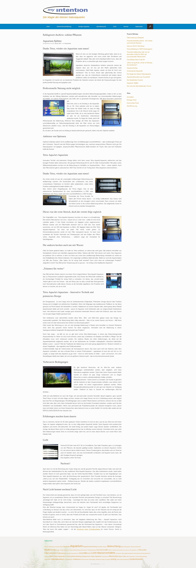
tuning (113, 559)
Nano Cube (122, 556)
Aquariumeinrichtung (90, 546)
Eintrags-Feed (131, 100)
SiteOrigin (102, 564)
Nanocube (113, 556)
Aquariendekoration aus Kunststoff (138, 77)
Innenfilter (83, 553)
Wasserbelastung (124, 559)
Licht (114, 26)
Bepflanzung (50, 550)
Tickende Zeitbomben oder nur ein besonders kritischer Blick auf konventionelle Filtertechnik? (138, 54)
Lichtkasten (118, 553)
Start (48, 26)
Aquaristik (66, 546)
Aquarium (76, 546)
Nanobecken (105, 556)
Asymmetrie (67, 43)
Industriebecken (75, 553)
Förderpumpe (61, 553)
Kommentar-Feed (133, 103)
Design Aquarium (92, 550)
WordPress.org (132, 106)
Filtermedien (142, 550)
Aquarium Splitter (52, 40)
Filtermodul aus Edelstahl (135, 37)
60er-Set (46, 546)
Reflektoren (77, 559)
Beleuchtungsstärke (136, 546)
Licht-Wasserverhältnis (103, 553)
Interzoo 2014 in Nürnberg (135, 46)
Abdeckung (52, 546)
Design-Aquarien (83, 26)
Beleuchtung (114, 546)
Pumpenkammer (69, 559)
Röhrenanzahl (84, 559)
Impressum (139, 26)
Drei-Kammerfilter (102, 550)
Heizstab (68, 553)
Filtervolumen (50, 553)
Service (126, 26)
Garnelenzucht (101, 26)
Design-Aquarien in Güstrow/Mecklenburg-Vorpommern (73, 550)
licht (89, 553)
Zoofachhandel (136, 559)
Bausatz (105, 546)
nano (51, 556)
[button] (150, 26)
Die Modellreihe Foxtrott (135, 80)
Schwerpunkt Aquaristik (135, 71)
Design (57, 550)
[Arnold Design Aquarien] (65, 10)
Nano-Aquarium (96, 556)
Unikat (118, 559)
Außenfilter (99, 546)
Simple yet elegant (105, 559)
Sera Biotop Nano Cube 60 (136, 59)
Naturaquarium (57, 559)
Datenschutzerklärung (64, 26)
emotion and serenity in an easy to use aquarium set (125, 550)
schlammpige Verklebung (95, 559)
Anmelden (130, 97)
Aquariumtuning (132, 68)
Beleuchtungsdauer (126, 546)
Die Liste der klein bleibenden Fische (139, 86)
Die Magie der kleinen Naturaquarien (139, 74)
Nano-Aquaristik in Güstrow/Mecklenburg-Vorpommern (72, 556)
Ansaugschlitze (59, 546)
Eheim (110, 550)
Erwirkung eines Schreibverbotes (89, 529)
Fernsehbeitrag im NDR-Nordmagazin (139, 49)
